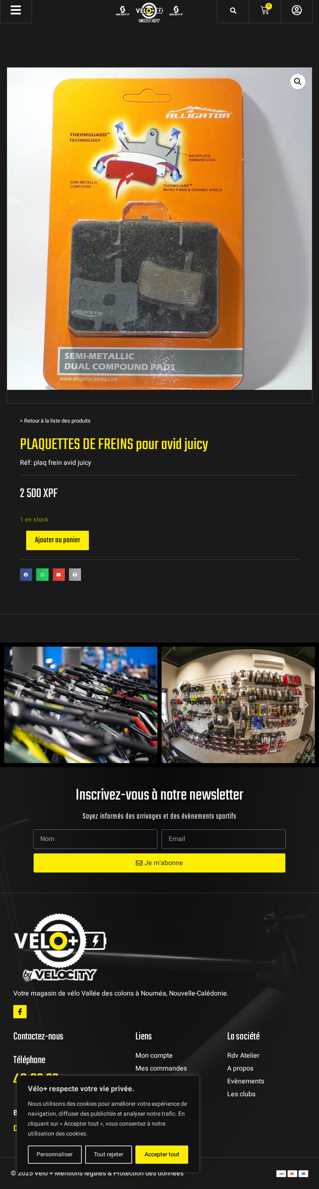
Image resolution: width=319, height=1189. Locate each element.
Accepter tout (162, 1154)
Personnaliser (55, 1154)
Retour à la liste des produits (57, 421)
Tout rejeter (108, 1154)
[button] (297, 81)
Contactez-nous (38, 1036)
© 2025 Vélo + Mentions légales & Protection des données (97, 1173)
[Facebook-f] (20, 1011)
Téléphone (29, 1060)
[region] (108, 1123)
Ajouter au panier (57, 540)
